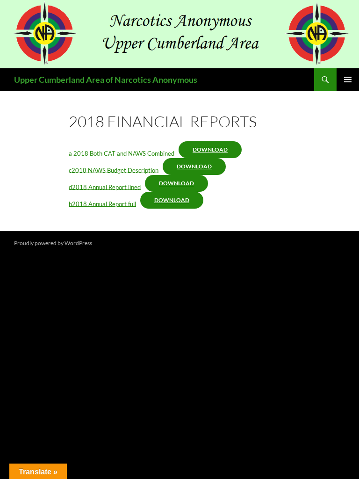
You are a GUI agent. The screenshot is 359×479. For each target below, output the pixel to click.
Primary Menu (348, 79)
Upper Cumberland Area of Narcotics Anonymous (105, 79)
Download (210, 149)
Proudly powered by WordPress (53, 243)
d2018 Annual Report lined (105, 186)
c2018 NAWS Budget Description (113, 170)
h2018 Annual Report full (102, 203)
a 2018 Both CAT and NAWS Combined (121, 153)
